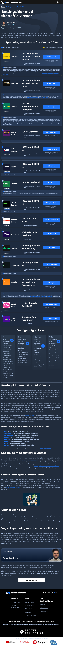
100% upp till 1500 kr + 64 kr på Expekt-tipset (31, 282)
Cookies (40, 621)
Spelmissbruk (29, 605)
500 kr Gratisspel (30, 132)
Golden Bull (8, 433)
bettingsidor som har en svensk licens (46, 466)
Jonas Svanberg (12, 22)
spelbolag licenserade (13, 487)
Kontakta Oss (44, 611)
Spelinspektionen (31, 615)
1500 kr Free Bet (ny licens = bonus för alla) (31, 56)
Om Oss (42, 604)
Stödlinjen (28, 609)
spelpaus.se (50, 73)
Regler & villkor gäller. (43, 97)
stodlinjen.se (44, 73)
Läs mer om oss (31, 580)
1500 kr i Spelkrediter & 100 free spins (31, 106)
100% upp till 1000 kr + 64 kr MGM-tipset (31, 83)
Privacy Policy (49, 621)
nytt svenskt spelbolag (29, 460)
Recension (7, 61)
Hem (3, 7)
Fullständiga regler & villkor (10, 67)
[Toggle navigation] (60, 2)
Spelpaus (28, 612)
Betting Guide (15, 602)
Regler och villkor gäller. (35, 296)
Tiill (51, 57)
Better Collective (30, 602)
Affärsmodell (44, 608)
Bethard (7, 441)
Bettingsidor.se (30, 415)
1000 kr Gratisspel (31, 182)
